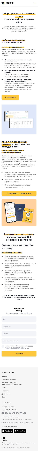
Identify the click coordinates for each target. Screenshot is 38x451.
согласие (30, 345)
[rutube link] (24, 414)
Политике (26, 348)
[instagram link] (10, 414)
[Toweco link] (3, 414)
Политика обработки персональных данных (16, 419)
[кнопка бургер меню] (35, 3)
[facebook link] (13, 414)
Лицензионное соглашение (11, 417)
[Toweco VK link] (6, 414)
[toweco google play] (20, 431)
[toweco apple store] (7, 431)
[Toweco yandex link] (17, 414)
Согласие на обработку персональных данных (17, 422)
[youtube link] (21, 414)
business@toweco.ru (9, 410)
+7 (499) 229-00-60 (8, 406)
